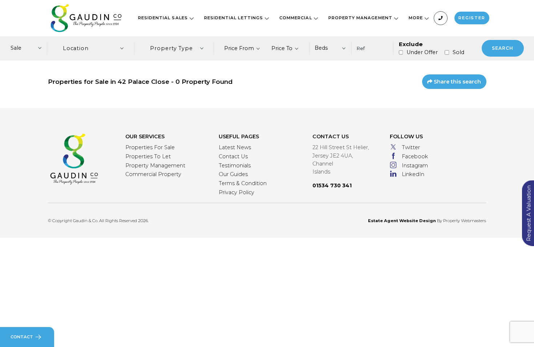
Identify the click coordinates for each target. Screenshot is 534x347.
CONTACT (22, 336)
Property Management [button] (361, 17)
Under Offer (422, 52)
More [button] (416, 17)
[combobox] (242, 48)
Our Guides (233, 174)
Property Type (171, 48)
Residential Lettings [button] (234, 17)
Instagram (415, 165)
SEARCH (502, 48)
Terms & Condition (243, 183)
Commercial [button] (296, 17)
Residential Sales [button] (163, 17)
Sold (458, 52)
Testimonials (235, 165)
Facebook (415, 156)
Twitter (411, 147)
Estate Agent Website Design (402, 220)
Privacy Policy (236, 192)
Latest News (235, 147)
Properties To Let (148, 156)
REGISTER (471, 17)
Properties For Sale (150, 147)
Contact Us (233, 156)
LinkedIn (413, 174)
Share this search (456, 81)
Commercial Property (153, 174)
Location (76, 48)
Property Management (155, 165)
